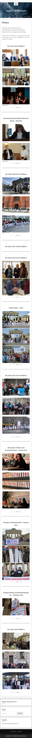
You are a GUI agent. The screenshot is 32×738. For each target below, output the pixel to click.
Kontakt (20, 731)
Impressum (13, 731)
